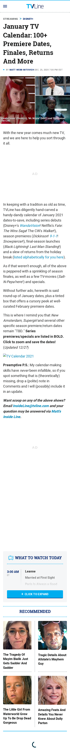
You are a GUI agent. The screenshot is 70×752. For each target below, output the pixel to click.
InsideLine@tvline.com (31, 405)
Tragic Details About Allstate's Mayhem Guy (52, 659)
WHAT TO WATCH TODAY (38, 557)
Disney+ (28, 19)
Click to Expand (37, 594)
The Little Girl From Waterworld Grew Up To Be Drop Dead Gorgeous (17, 716)
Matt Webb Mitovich (22, 69)
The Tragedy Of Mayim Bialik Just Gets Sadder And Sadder (15, 661)
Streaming (10, 19)
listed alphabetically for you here (39, 257)
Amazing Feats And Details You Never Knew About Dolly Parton (52, 716)
